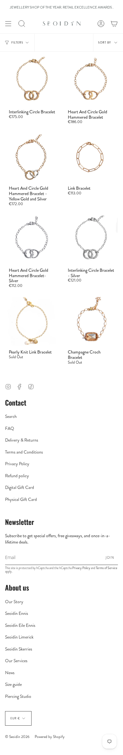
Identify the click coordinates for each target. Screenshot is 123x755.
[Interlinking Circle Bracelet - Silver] (91, 239)
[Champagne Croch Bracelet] (91, 321)
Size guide (13, 684)
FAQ (9, 428)
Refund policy (17, 476)
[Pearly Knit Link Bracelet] (32, 321)
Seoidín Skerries (18, 649)
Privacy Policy (17, 464)
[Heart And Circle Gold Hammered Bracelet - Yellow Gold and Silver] (32, 158)
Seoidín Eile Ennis (20, 625)
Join (110, 557)
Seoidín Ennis (16, 613)
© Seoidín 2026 (17, 737)
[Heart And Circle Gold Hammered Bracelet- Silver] (32, 239)
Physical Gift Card (21, 499)
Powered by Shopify (50, 737)
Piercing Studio (18, 696)
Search (11, 416)
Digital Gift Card (19, 487)
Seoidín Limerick (19, 637)
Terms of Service (106, 568)
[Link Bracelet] (91, 158)
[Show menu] (8, 23)
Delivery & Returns (21, 440)
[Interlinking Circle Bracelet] (32, 81)
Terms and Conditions (24, 452)
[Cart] (114, 23)
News (10, 672)
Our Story (14, 601)
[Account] (101, 23)
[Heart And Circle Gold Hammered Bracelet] (91, 81)
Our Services (16, 660)
